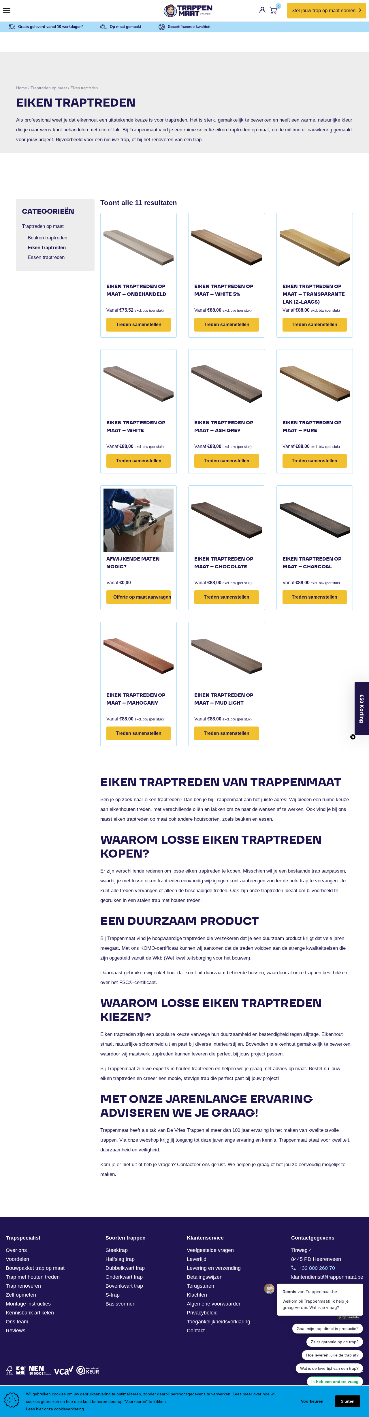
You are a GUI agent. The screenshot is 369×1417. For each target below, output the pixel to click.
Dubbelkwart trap (125, 1268)
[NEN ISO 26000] (40, 1370)
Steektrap (117, 1250)
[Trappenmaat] (184, 10)
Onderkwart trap (124, 1277)
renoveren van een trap (177, 139)
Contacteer (189, 1164)
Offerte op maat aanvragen (142, 597)
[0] (273, 11)
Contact (196, 1330)
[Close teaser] (353, 737)
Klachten (197, 1295)
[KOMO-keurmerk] (21, 1370)
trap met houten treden (176, 900)
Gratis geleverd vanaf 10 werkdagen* (50, 26)
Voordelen (17, 1259)
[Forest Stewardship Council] (9, 1370)
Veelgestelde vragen (210, 1250)
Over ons (16, 1250)
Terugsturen (200, 1286)
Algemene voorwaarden (214, 1304)
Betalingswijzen (205, 1277)
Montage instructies (28, 1304)
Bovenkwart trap (124, 1286)
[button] (362, 708)
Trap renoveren (23, 1286)
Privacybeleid (202, 1313)
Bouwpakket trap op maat (35, 1268)
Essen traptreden (46, 257)
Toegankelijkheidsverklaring (218, 1322)
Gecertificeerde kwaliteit (189, 26)
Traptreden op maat (49, 88)
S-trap (113, 1295)
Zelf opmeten (21, 1295)
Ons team (17, 1322)
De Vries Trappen (185, 1130)
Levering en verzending (214, 1268)
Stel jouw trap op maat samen (323, 10)
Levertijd (196, 1259)
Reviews (15, 1330)
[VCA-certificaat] (64, 1370)
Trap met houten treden (33, 1277)
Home (21, 88)
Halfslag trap (120, 1259)
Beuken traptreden (47, 238)
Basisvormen (120, 1304)
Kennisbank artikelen (30, 1313)
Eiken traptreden (47, 247)
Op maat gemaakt (125, 26)
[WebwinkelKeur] (87, 1370)
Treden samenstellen (138, 324)
